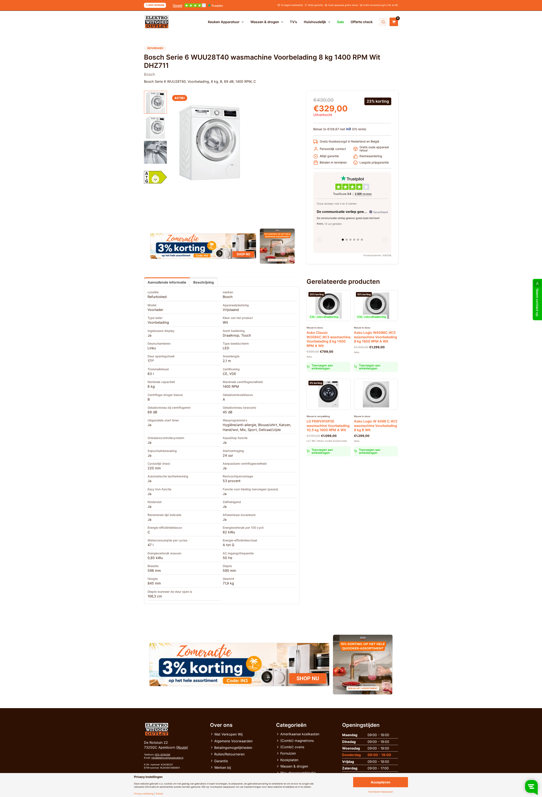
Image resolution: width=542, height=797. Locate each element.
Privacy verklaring (143, 794)
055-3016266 (162, 754)
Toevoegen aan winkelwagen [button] (322, 367)
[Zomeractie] (203, 246)
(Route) (182, 747)
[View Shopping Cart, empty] (394, 22)
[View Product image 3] (155, 152)
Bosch (227, 297)
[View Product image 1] (155, 102)
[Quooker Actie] (277, 246)
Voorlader (155, 310)
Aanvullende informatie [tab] (167, 282)
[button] (241, 21)
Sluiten (159, 794)
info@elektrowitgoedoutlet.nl (167, 757)
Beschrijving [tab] (203, 282)
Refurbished (157, 297)
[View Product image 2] (155, 127)
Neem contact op (537, 302)
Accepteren (380, 782)
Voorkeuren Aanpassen (380, 792)
